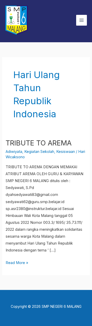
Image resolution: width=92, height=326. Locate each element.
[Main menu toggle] (81, 20)
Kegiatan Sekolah (39, 151)
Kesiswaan (65, 151)
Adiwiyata (14, 151)
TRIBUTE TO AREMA (39, 143)
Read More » (17, 262)
